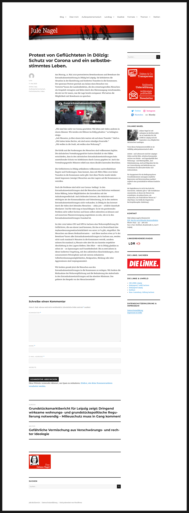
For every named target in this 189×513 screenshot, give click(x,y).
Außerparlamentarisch (91, 17)
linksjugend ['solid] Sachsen (139, 285)
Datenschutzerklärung (135, 310)
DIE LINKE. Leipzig (135, 283)
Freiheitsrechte (34, 91)
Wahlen (156, 17)
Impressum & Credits (134, 313)
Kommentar (35, 313)
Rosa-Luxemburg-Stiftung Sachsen (141, 292)
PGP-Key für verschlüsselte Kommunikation (142, 220)
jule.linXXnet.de (34, 503)
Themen (144, 17)
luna (30, 80)
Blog (62, 17)
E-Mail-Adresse (36, 357)
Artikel (31, 87)
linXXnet (132, 290)
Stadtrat (120, 17)
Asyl (35, 87)
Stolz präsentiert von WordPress (71, 503)
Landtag (108, 17)
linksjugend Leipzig (136, 288)
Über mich (74, 17)
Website (32, 367)
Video (42, 91)
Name (32, 346)
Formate (131, 17)
